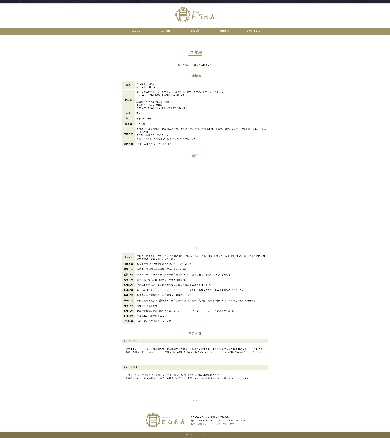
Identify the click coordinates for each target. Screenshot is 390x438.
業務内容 (195, 31)
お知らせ (136, 31)
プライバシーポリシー (227, 423)
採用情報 (224, 31)
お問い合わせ (253, 31)
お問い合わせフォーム (202, 423)
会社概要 (165, 31)
